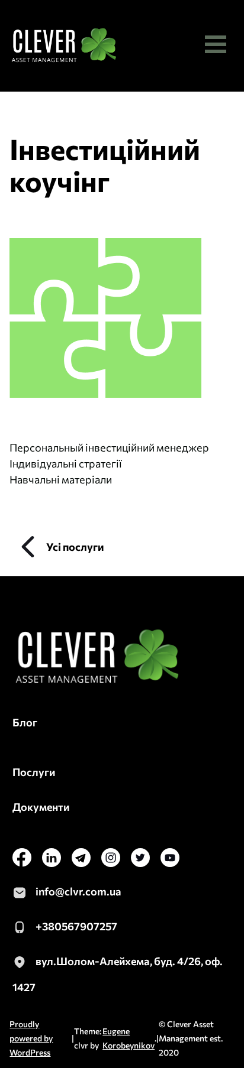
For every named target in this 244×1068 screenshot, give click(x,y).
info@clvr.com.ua (78, 891)
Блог (24, 722)
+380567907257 (76, 926)
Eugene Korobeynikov (128, 1038)
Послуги (33, 771)
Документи (40, 806)
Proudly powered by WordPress (31, 1038)
